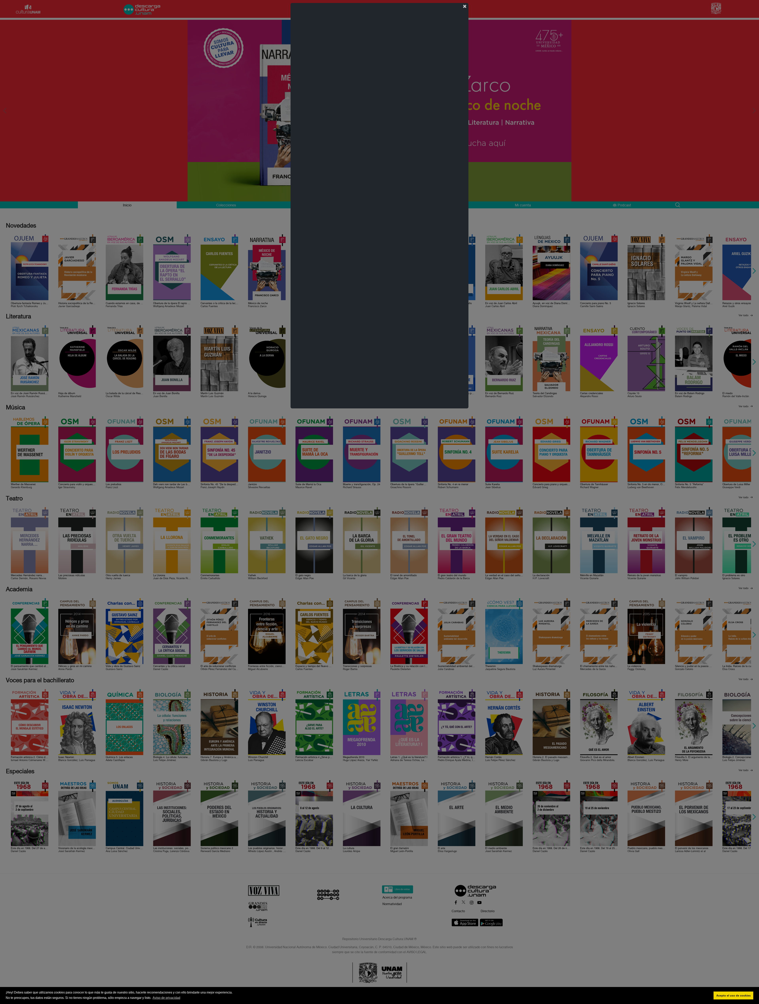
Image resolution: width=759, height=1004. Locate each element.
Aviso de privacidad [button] (166, 997)
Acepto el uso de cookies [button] (733, 995)
